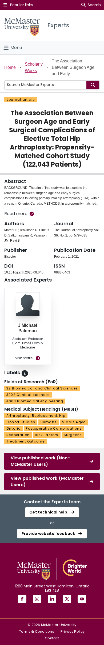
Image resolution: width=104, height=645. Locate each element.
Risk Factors (46, 435)
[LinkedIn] (52, 599)
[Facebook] (22, 599)
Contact (52, 638)
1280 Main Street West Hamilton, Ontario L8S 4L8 (52, 588)
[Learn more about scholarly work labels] (25, 373)
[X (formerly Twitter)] (67, 599)
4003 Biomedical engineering (34, 401)
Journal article (20, 99)
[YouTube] (82, 599)
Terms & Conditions (36, 631)
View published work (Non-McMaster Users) (40, 461)
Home (10, 67)
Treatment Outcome (25, 441)
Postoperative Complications (54, 428)
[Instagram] (37, 599)
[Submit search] (92, 85)
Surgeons (73, 435)
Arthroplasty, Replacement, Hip (35, 415)
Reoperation (18, 435)
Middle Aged (74, 422)
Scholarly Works (34, 67)
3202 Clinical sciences (28, 394)
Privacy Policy (73, 631)
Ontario (13, 428)
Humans (49, 422)
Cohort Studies (20, 422)
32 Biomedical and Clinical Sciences (42, 388)
